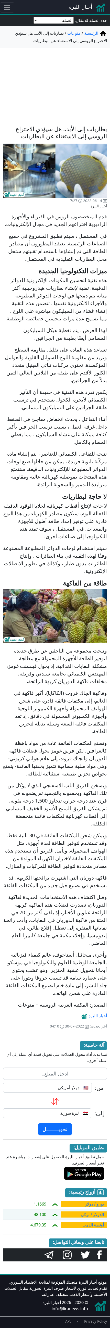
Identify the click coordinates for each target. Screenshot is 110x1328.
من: (99, 1087)
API (68, 1321)
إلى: (99, 1113)
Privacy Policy (95, 1321)
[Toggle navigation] (7, 7)
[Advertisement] (55, 83)
